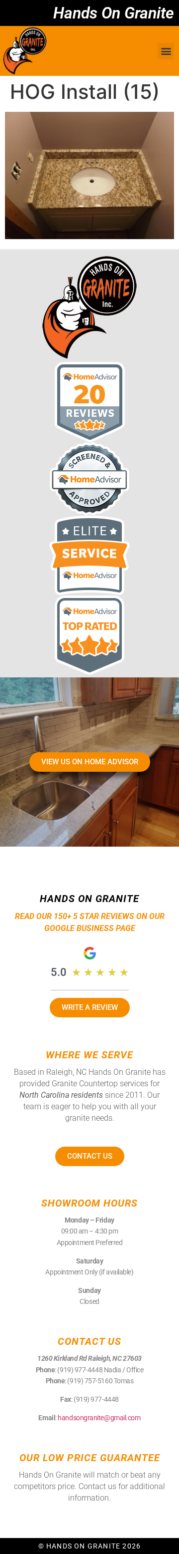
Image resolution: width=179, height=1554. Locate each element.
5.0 (59, 972)
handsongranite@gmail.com (99, 1418)
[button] (166, 51)
